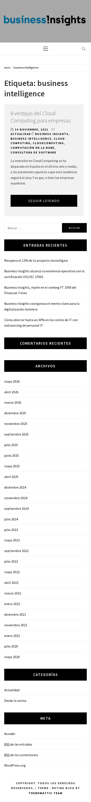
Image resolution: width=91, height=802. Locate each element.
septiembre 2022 (16, 551)
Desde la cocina (15, 700)
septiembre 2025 (16, 434)
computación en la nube (32, 148)
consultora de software (33, 152)
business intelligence (31, 138)
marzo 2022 (12, 593)
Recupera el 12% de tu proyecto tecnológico (36, 260)
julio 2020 (11, 646)
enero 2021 (12, 635)
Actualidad (21, 134)
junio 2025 (11, 455)
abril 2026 (11, 392)
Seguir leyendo (44, 201)
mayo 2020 (12, 657)
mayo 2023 (12, 540)
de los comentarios (21, 755)
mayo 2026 (12, 381)
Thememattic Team (46, 793)
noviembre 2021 (15, 625)
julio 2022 (11, 561)
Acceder (9, 734)
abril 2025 (11, 477)
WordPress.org (15, 765)
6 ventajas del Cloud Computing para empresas (41, 117)
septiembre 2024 (16, 508)
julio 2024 (11, 519)
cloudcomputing (48, 143)
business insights (52, 134)
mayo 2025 (12, 466)
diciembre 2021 (15, 614)
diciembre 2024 (15, 487)
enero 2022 (12, 604)
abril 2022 (11, 582)
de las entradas (18, 744)
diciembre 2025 (15, 413)
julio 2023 (11, 530)
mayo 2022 (12, 572)
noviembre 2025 (15, 423)
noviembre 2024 (15, 498)
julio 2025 (11, 445)
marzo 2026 (12, 402)
